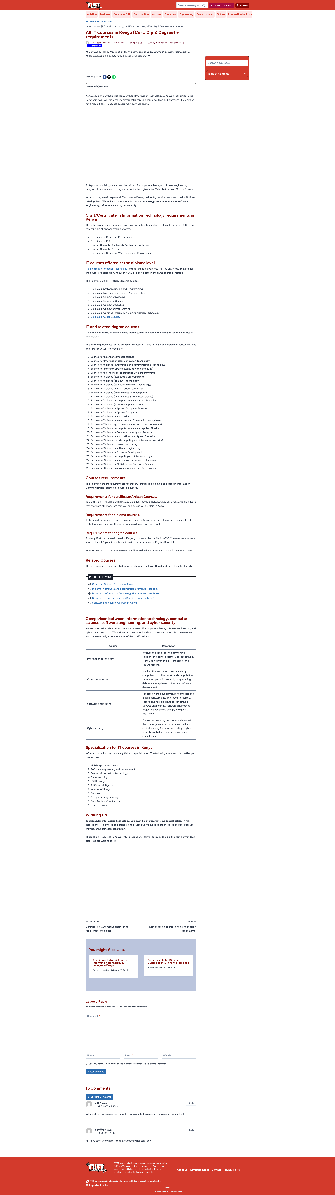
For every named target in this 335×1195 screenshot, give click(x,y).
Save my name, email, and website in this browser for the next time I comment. (128, 1063)
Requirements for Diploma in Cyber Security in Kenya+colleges (168, 961)
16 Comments (176, 43)
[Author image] (87, 42)
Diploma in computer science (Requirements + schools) (123, 598)
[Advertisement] (133, 68)
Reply (191, 1103)
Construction (141, 14)
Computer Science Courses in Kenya (112, 584)
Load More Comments (99, 1096)
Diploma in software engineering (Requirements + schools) (125, 588)
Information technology (241, 14)
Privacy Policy (232, 1169)
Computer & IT (121, 14)
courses (156, 14)
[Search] (204, 5)
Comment (93, 1015)
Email (129, 1055)
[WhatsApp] (114, 77)
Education (170, 14)
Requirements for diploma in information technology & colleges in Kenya (110, 963)
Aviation (92, 14)
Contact (216, 1169)
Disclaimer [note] (243, 5)
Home (88, 26)
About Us (182, 1169)
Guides (221, 14)
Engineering (186, 14)
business (105, 14)
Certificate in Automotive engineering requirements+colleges (107, 926)
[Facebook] (105, 77)
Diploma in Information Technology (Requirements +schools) (126, 593)
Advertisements (199, 1169)
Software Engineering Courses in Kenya (114, 602)
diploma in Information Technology (107, 268)
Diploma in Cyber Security (105, 316)
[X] (109, 77)
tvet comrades (99, 43)
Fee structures (205, 14)
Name (91, 1055)
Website (167, 1055)
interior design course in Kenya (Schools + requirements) (172, 926)
